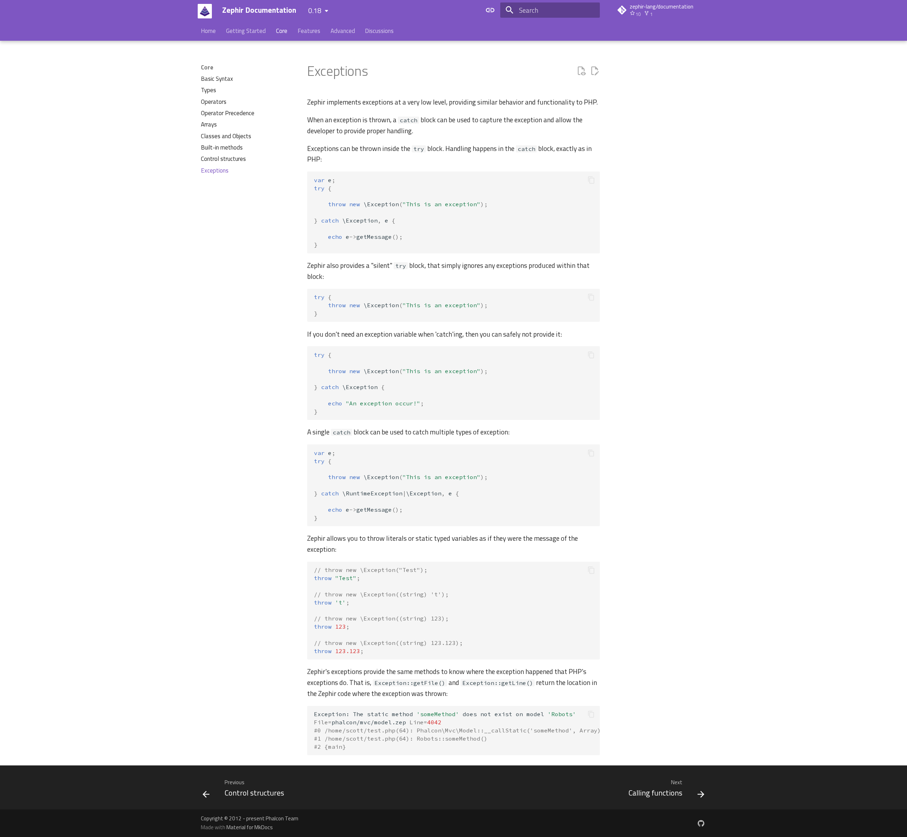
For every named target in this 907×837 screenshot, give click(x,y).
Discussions (379, 31)
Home (208, 31)
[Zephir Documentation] (205, 11)
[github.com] (701, 823)
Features (309, 31)
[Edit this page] (595, 71)
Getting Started (246, 31)
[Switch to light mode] (489, 10)
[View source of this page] (581, 71)
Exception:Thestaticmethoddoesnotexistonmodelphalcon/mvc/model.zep (456, 730)
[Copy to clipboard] (591, 180)
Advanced (342, 31)
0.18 (314, 10)
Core (281, 31)
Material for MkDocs (249, 827)
